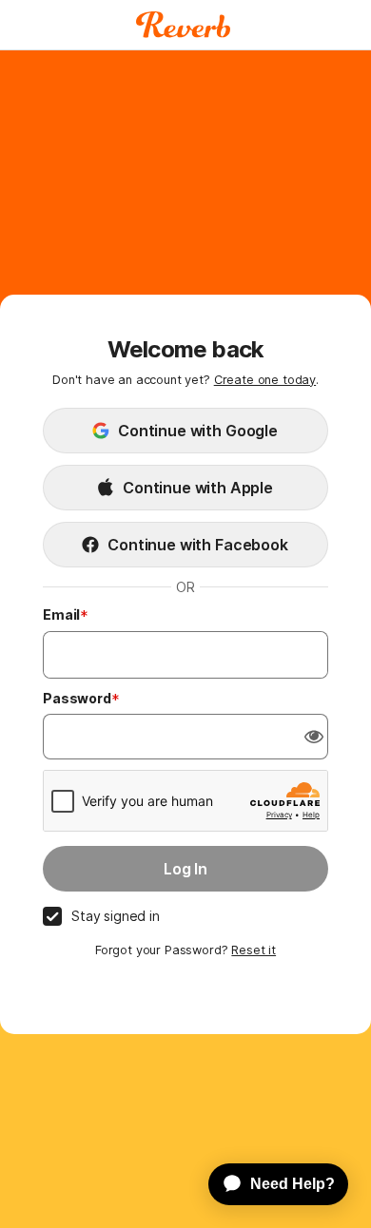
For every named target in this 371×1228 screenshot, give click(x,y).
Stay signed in (115, 916)
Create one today (265, 380)
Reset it (253, 950)
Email (61, 614)
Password (77, 698)
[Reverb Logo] (183, 24)
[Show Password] (314, 736)
